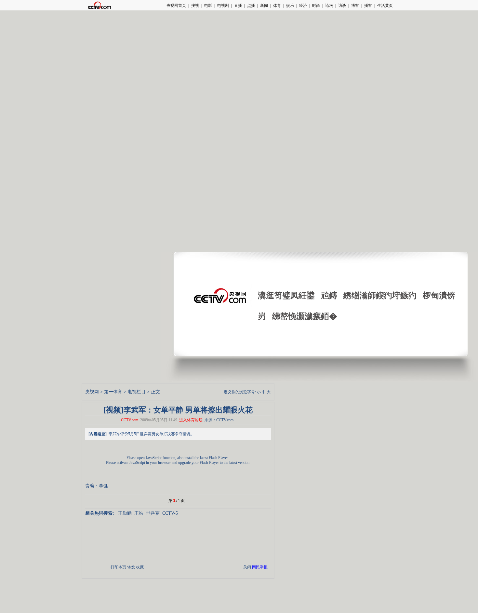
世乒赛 (153, 513)
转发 (131, 567)
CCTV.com (129, 420)
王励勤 (125, 513)
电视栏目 (136, 391)
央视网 (92, 391)
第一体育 (113, 391)
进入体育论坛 (191, 420)
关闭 (247, 567)
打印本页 (118, 567)
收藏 (140, 567)
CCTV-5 (170, 513)
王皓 (138, 513)
